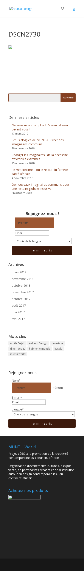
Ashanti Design (38, 343)
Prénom (57, 388)
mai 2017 (18, 312)
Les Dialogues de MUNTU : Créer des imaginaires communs (38, 142)
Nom (16, 380)
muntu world (18, 354)
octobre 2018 (21, 285)
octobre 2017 (21, 299)
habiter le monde (39, 349)
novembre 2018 (23, 279)
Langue (18, 409)
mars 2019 (19, 272)
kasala (58, 349)
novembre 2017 (23, 292)
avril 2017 (18, 319)
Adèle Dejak (17, 343)
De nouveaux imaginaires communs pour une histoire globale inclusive (40, 186)
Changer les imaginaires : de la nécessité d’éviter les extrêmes (40, 157)
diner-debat (17, 349)
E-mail (17, 397)
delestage (57, 343)
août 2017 (19, 305)
